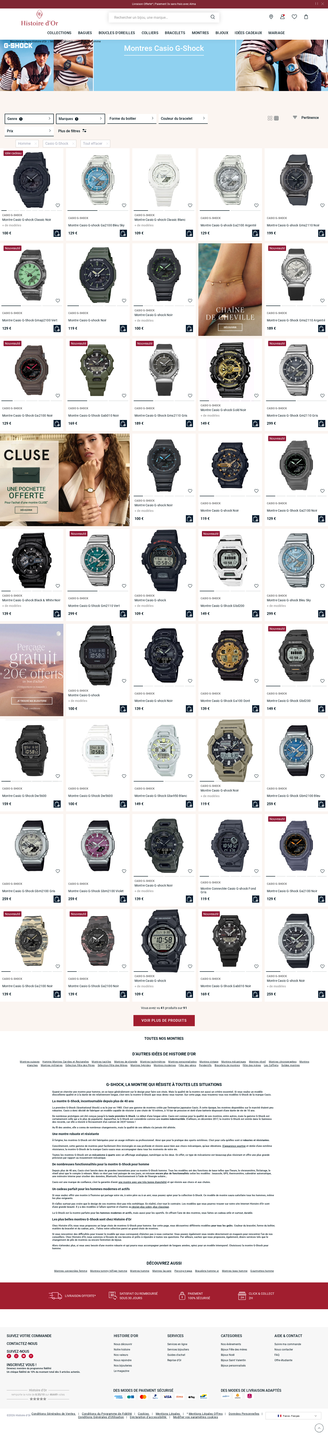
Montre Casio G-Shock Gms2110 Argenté (296, 320)
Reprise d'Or (174, 1360)
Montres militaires (52, 1065)
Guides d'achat (176, 1354)
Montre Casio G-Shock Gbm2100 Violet (96, 891)
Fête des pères (187, 1065)
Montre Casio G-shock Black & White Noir (31, 600)
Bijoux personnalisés (233, 1365)
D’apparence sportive (234, 1146)
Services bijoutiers (178, 1349)
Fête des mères (252, 1065)
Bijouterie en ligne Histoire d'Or (28, 41)
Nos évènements (231, 1344)
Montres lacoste (162, 1271)
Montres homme (139, 1271)
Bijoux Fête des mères (234, 1349)
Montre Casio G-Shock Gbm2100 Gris (28, 891)
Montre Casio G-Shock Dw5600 (24, 796)
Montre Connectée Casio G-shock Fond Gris (228, 890)
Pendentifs (205, 1065)
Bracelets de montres (227, 1065)
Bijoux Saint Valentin (233, 1360)
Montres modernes (165, 1065)
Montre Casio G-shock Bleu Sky (289, 600)
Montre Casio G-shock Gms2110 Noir (293, 225)
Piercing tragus (183, 1271)
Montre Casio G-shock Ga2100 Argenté (228, 225)
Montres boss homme (235, 1271)
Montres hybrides (141, 1065)
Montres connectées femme (70, 1271)
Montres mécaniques (233, 1061)
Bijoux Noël (228, 1354)
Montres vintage (208, 1061)
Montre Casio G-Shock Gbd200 (222, 606)
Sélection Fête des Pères (80, 1065)
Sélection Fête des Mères (113, 1065)
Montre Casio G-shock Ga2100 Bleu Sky (96, 225)
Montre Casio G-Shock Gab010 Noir (93, 415)
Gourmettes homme (262, 1271)
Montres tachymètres (152, 1061)
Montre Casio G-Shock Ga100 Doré (225, 701)
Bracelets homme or (207, 1271)
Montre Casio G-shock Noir (87, 320)
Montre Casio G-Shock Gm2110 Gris (292, 415)
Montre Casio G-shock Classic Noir (26, 219)
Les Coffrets (271, 1065)
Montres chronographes (283, 1061)
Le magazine (121, 1371)
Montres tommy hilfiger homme (108, 1271)
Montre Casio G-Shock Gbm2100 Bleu (293, 796)
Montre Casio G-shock (150, 600)
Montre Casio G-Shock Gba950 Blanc (161, 796)
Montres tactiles (101, 1061)
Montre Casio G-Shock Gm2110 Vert (94, 606)
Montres (55, 41)
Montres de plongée (125, 1061)
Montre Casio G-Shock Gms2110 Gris (161, 415)
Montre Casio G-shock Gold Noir (223, 410)
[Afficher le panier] (302, 17)
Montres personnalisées (182, 1061)
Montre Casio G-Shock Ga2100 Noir (27, 415)
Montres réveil (257, 1061)
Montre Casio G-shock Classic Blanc (160, 219)
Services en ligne (177, 1344)
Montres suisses (29, 1061)
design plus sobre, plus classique (150, 1206)
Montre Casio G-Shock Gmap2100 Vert (29, 320)
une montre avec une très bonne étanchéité (142, 1182)
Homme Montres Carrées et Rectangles (65, 1061)
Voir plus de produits (164, 1020)
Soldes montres (290, 1065)
